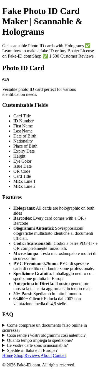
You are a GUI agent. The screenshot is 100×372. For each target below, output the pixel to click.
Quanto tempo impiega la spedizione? (40, 340)
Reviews (32, 355)
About (46, 355)
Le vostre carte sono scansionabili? (37, 345)
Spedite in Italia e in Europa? (32, 350)
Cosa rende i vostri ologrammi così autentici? (46, 335)
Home (7, 355)
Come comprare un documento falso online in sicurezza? (44, 328)
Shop (18, 355)
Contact (59, 355)
